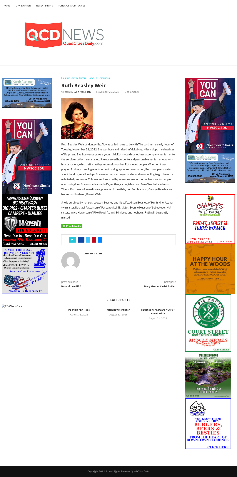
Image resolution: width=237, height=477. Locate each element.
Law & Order (23, 5)
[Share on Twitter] (88, 240)
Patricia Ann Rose (79, 309)
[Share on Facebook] (81, 240)
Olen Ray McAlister (118, 309)
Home (7, 5)
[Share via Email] (100, 240)
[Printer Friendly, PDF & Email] (71, 225)
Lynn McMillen (82, 91)
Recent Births (44, 5)
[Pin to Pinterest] (94, 240)
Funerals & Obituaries (72, 5)
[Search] (231, 5)
